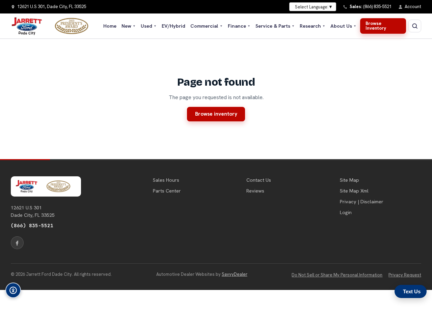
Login (346, 212)
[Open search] (414, 26)
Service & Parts (275, 26)
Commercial (206, 26)
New (129, 26)
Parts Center (167, 191)
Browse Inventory (376, 25)
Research (312, 26)
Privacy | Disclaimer (361, 202)
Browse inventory (216, 114)
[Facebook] (17, 242)
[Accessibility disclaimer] (13, 290)
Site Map (349, 180)
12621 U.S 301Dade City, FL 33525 (33, 211)
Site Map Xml (354, 191)
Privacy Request (404, 275)
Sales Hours (166, 180)
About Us (343, 26)
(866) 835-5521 (32, 225)
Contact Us (258, 180)
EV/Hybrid (173, 26)
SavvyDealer (234, 274)
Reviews (255, 191)
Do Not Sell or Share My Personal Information (337, 275)
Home (109, 26)
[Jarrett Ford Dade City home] (54, 26)
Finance (239, 26)
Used (149, 26)
